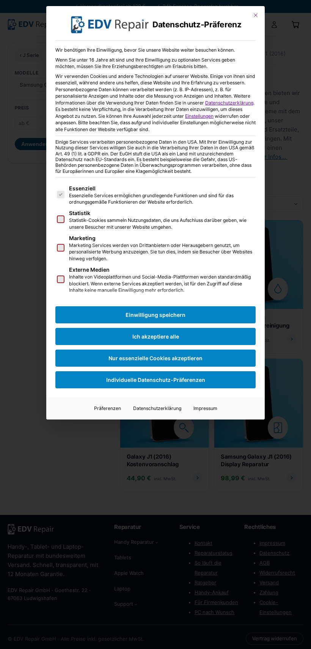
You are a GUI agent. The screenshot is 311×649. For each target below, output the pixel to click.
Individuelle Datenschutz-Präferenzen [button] (155, 380)
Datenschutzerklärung (229, 103)
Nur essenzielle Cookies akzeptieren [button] (155, 358)
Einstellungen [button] (199, 116)
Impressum (205, 408)
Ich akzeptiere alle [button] (155, 336)
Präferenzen (107, 408)
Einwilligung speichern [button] (155, 315)
